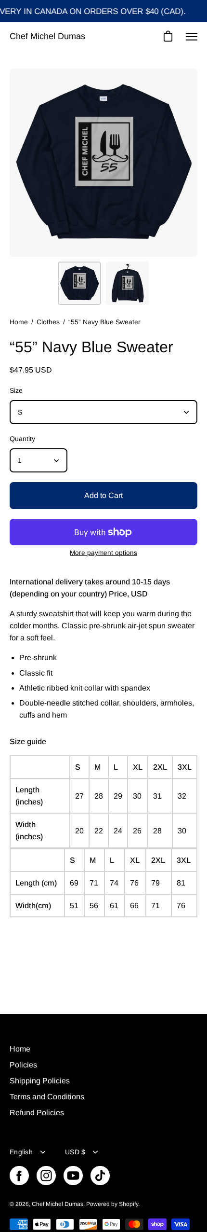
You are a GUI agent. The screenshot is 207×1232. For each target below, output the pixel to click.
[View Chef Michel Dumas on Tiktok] (100, 1175)
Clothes (48, 322)
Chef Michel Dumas (47, 36)
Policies (23, 1065)
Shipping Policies (40, 1081)
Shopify (128, 1204)
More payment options (103, 552)
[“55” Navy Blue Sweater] (79, 283)
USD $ (75, 1152)
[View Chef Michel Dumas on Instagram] (46, 1175)
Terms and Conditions (47, 1097)
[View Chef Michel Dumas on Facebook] (19, 1175)
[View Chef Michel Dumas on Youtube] (73, 1175)
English (21, 1152)
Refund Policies (37, 1112)
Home (19, 322)
